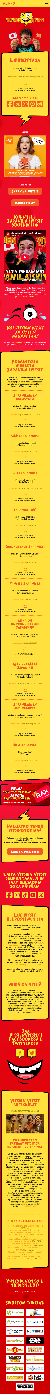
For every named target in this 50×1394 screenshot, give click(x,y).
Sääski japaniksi (25, 436)
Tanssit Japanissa (25, 583)
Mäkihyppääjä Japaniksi (25, 666)
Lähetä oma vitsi (25, 851)
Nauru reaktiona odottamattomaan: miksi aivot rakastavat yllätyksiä (25, 1240)
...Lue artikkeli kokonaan (29, 1206)
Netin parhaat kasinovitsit (20, 1230)
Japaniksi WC (25, 510)
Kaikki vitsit (25, 203)
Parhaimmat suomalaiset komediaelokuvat (25, 1235)
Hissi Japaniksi (25, 745)
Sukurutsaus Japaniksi (25, 546)
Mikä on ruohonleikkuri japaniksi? (25, 623)
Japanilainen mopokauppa (25, 706)
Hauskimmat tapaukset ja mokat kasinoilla (25, 1226)
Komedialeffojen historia (20, 1232)
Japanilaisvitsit (25, 191)
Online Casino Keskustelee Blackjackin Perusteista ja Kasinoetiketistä (24, 1244)
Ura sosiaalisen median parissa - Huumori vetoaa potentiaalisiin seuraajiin (25, 1257)
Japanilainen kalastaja (25, 397)
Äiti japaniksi (25, 473)
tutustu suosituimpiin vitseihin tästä (26, 965)
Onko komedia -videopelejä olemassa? (25, 1252)
